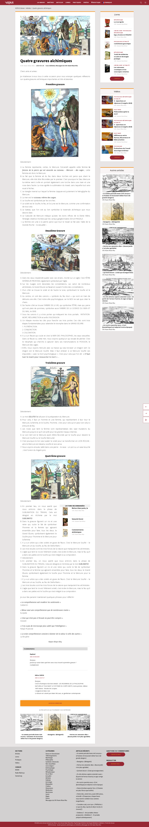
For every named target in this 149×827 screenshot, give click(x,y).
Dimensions (49, 788)
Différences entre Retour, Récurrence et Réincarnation (122, 137)
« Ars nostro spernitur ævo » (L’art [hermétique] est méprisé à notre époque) (117, 326)
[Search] (139, 2)
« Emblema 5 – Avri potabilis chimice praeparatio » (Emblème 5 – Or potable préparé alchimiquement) (88, 815)
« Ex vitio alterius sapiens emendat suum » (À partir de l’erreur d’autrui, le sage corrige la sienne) (118, 299)
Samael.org (18, 776)
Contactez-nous (116, 754)
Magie (47, 796)
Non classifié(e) (50, 764)
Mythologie (49, 758)
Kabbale (48, 780)
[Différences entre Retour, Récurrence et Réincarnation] (107, 136)
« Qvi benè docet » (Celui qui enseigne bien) (117, 273)
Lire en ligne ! (118, 30)
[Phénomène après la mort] (107, 113)
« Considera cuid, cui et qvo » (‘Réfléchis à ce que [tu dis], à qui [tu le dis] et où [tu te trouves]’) (89, 806)
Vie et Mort (117, 109)
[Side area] (144, 2)
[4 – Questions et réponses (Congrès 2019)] (107, 100)
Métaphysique (118, 20)
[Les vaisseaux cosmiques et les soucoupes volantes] (107, 68)
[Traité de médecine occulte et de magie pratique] (107, 55)
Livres (17, 757)
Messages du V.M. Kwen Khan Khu (67, 66)
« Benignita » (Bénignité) (111, 222)
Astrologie (49, 782)
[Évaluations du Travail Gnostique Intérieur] (107, 149)
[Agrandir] (33, 410)
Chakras (48, 786)
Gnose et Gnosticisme (52, 754)
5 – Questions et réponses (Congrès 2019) (123, 126)
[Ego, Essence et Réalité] (107, 34)
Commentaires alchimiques (78, 531)
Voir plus (117, 78)
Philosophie (49, 760)
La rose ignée (119, 22)
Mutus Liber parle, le (80, 508)
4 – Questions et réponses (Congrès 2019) (123, 102)
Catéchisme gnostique (122, 44)
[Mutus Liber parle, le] (65, 511)
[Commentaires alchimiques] (65, 533)
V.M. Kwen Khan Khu (108, 200)
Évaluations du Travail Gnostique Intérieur (122, 149)
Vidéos (17, 763)
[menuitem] (107, 2)
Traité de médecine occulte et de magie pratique (121, 56)
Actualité (126, 41)
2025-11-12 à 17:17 (39, 677)
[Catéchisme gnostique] (107, 45)
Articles (17, 754)
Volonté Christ (77, 519)
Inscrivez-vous (115, 764)
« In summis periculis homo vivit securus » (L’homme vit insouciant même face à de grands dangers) (116, 196)
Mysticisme (49, 792)
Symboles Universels (52, 762)
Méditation (49, 790)
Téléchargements (51, 756)
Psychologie (127, 30)
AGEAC (17, 770)
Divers (48, 798)
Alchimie (52, 66)
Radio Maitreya (20, 773)
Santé (47, 794)
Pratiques (18, 760)
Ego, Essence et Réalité (122, 35)
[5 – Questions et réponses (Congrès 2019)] (107, 124)
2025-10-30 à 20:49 (34, 656)
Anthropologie (50, 768)
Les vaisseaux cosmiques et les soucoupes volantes (121, 69)
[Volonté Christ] (65, 522)
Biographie (49, 784)
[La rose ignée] (107, 23)
